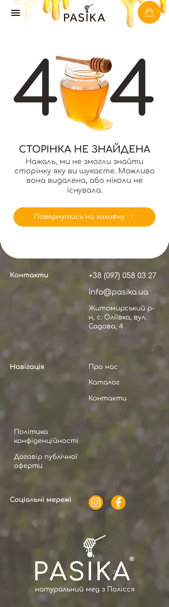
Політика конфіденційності (46, 436)
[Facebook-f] (118, 502)
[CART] (149, 12)
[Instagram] (96, 502)
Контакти (108, 398)
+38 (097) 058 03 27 (122, 276)
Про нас (103, 367)
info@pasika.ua (118, 292)
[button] (15, 12)
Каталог (104, 382)
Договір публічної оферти (46, 461)
